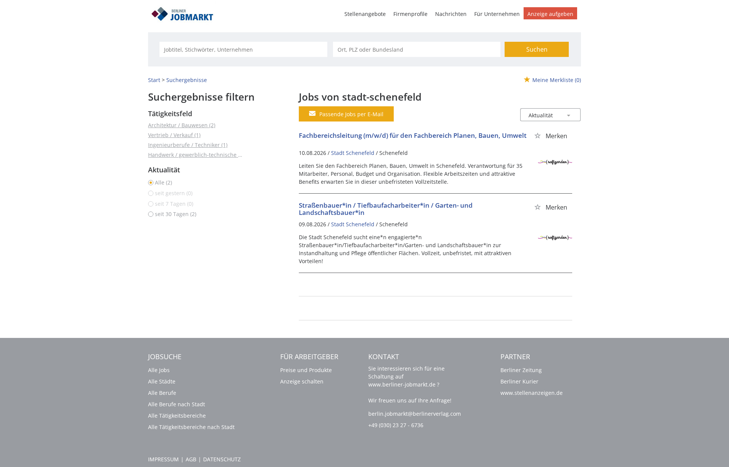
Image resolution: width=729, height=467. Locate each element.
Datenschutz (222, 459)
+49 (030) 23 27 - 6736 (395, 425)
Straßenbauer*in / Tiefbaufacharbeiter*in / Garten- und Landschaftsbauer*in (386, 209)
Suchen (537, 49)
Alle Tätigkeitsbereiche (177, 415)
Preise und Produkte (306, 370)
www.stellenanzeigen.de (531, 392)
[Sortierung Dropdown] (568, 115)
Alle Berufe (162, 392)
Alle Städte (161, 381)
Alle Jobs (159, 370)
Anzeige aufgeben (550, 13)
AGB (191, 459)
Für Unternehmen (497, 13)
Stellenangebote (365, 13)
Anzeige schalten (301, 381)
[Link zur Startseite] (185, 12)
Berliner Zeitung (521, 370)
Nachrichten (451, 13)
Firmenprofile (410, 13)
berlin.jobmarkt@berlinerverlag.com (414, 413)
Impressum (163, 459)
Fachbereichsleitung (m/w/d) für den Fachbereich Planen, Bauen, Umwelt (413, 135)
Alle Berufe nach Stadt (176, 404)
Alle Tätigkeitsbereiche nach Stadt (191, 427)
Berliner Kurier (519, 381)
